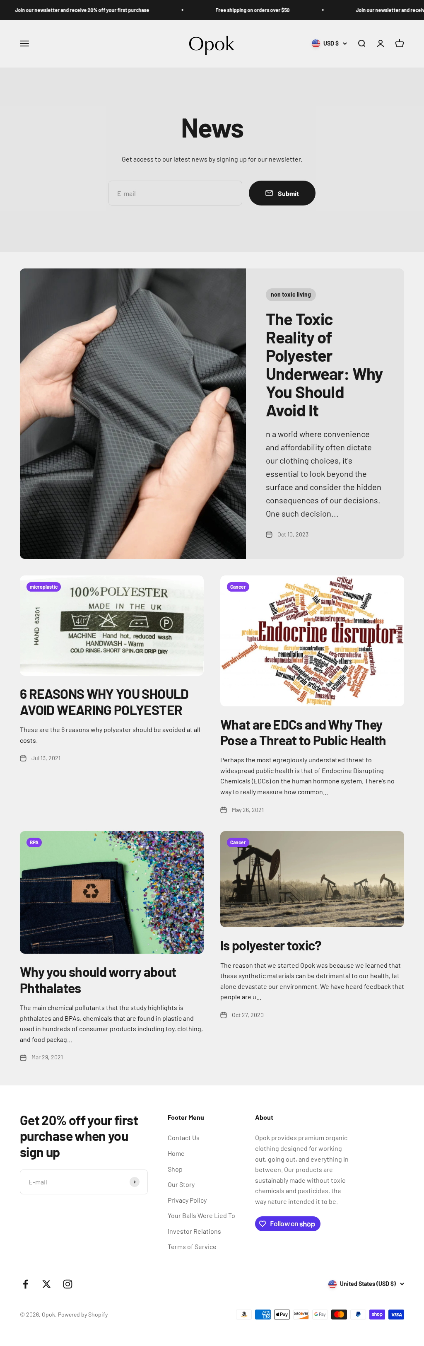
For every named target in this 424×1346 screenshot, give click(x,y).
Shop (175, 1169)
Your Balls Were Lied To (201, 1215)
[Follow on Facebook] (25, 1284)
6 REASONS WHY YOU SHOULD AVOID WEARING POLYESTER (104, 701)
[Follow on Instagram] (67, 1284)
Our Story (181, 1184)
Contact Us (184, 1137)
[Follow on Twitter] (46, 1284)
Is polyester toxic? (271, 945)
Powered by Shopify (83, 1314)
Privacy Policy (187, 1200)
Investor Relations (194, 1231)
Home (176, 1153)
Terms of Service (192, 1246)
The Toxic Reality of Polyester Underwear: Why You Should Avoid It (324, 364)
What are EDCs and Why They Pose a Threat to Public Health (303, 732)
